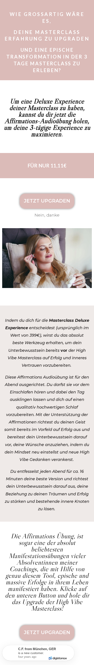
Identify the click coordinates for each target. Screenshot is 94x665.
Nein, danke (47, 215)
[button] (47, 201)
